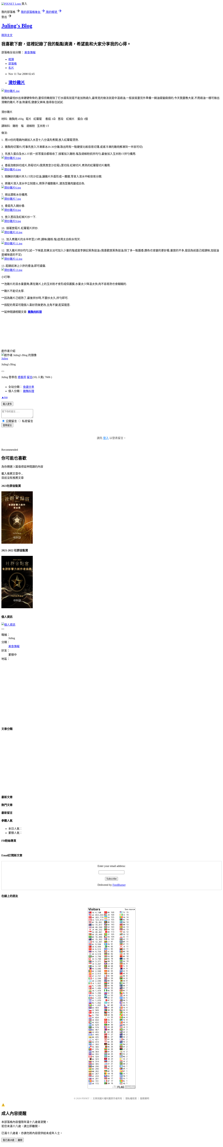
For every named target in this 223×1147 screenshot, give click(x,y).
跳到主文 (7, 35)
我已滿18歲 (8, 1140)
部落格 (12, 63)
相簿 (11, 59)
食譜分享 (28, 386)
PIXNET (85, 1098)
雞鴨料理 (28, 391)
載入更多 (7, 404)
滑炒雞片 (16, 82)
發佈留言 (7, 425)
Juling (4, 358)
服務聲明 (144, 1098)
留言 (29, 377)
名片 (11, 67)
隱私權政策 (131, 1098)
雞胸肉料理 (35, 311)
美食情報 (30, 52)
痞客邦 (22, 377)
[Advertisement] (30, 695)
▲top (4, 397)
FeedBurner (119, 884)
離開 (20, 1140)
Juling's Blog (16, 26)
